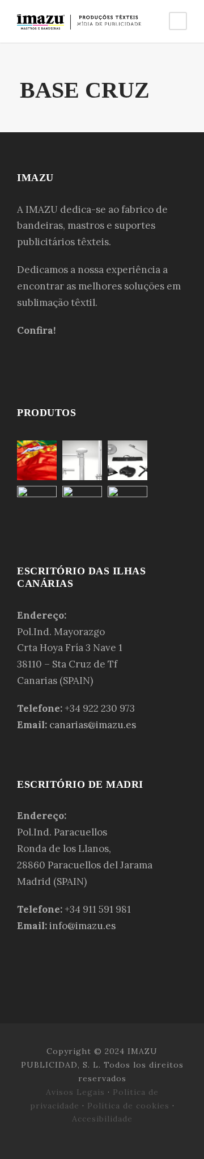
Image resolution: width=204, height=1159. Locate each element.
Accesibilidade (102, 1119)
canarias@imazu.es (92, 725)
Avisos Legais (75, 1092)
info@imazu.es (82, 925)
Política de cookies (128, 1106)
